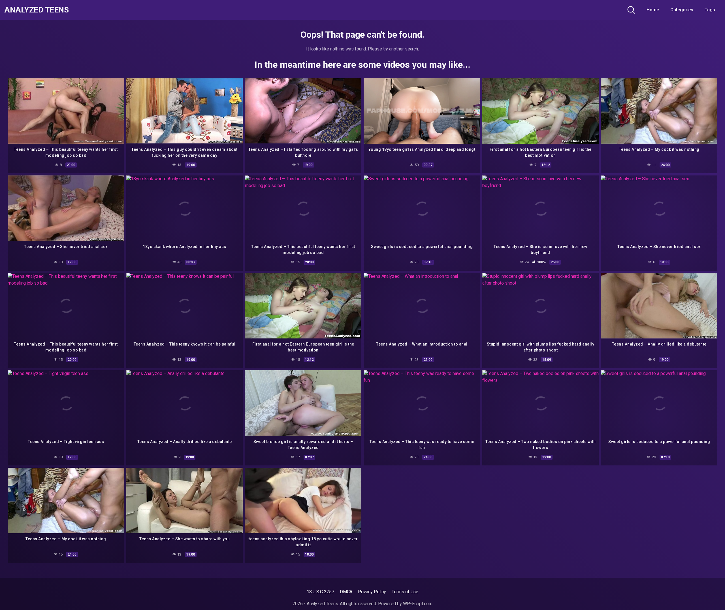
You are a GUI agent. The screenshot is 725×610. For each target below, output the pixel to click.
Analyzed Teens (36, 10)
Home (653, 9)
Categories (681, 9)
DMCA (346, 591)
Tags (710, 9)
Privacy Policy (372, 591)
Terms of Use (405, 591)
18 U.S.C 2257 (320, 591)
